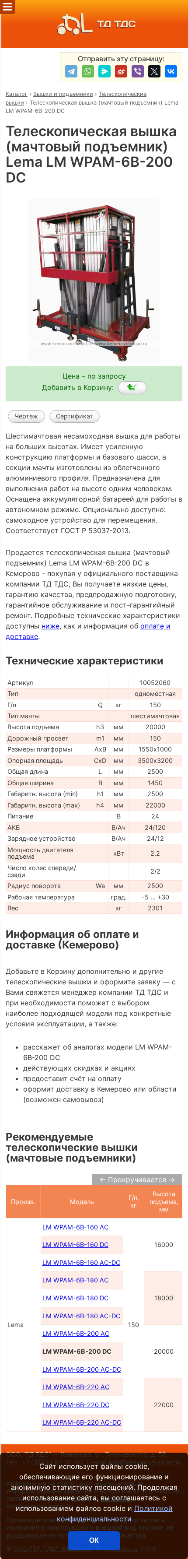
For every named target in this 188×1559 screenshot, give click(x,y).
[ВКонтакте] (171, 71)
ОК (94, 1540)
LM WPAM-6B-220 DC (75, 1404)
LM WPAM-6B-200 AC (75, 1333)
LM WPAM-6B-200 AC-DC (81, 1369)
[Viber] (137, 71)
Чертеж (26, 416)
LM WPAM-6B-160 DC (75, 1244)
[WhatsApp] (87, 71)
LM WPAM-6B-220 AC (75, 1386)
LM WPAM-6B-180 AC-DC (81, 1316)
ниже (50, 625)
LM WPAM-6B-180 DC (75, 1298)
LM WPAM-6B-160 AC (75, 1227)
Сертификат (74, 416)
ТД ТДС (116, 24)
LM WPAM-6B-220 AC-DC (81, 1422)
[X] (154, 71)
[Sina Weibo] (121, 71)
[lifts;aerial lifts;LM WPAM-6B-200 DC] (132, 387)
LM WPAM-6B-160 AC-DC (81, 1262)
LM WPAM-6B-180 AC (75, 1280)
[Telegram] (71, 71)
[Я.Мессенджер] (104, 71)
